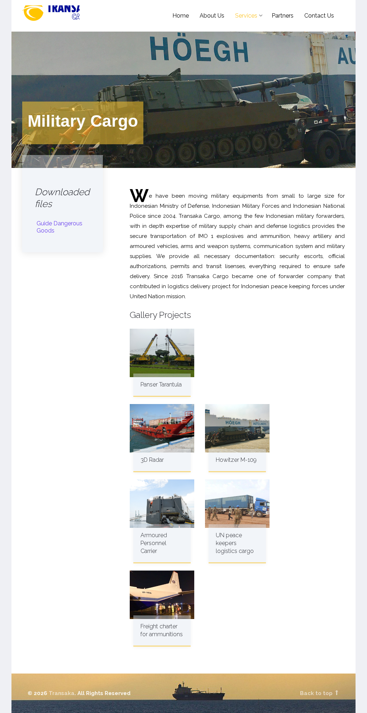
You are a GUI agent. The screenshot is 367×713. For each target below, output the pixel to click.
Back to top (317, 693)
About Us (212, 15)
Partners (283, 15)
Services (246, 15)
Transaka (67, 16)
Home (180, 15)
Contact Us (319, 15)
